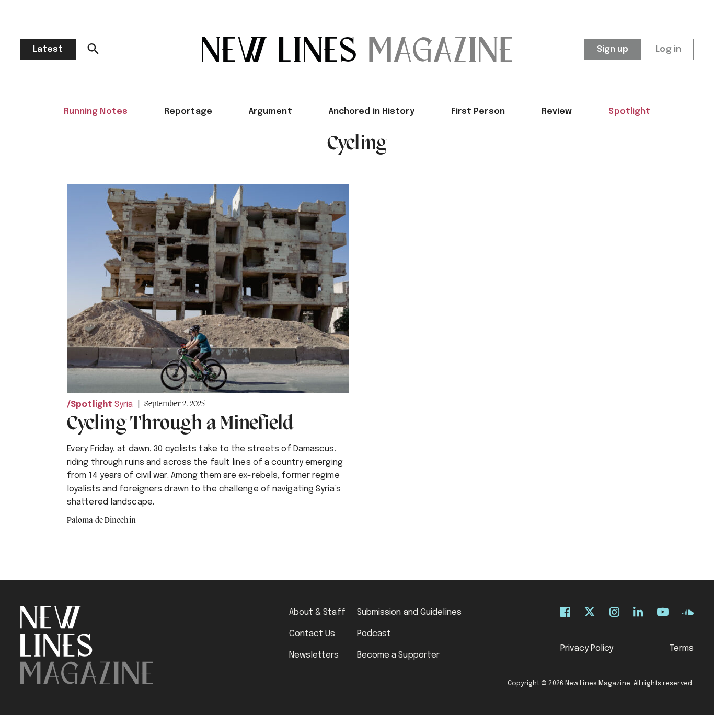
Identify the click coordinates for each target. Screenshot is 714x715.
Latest (48, 49)
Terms (682, 648)
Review (557, 111)
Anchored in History (371, 111)
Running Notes (96, 111)
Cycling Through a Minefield (180, 424)
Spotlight (629, 111)
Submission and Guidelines (409, 612)
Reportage (188, 111)
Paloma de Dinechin (101, 520)
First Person (478, 111)
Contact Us (312, 633)
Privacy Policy (586, 648)
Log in (668, 49)
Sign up (613, 49)
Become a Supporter (398, 655)
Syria (123, 404)
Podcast (374, 633)
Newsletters (314, 655)
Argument (270, 111)
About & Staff (317, 612)
